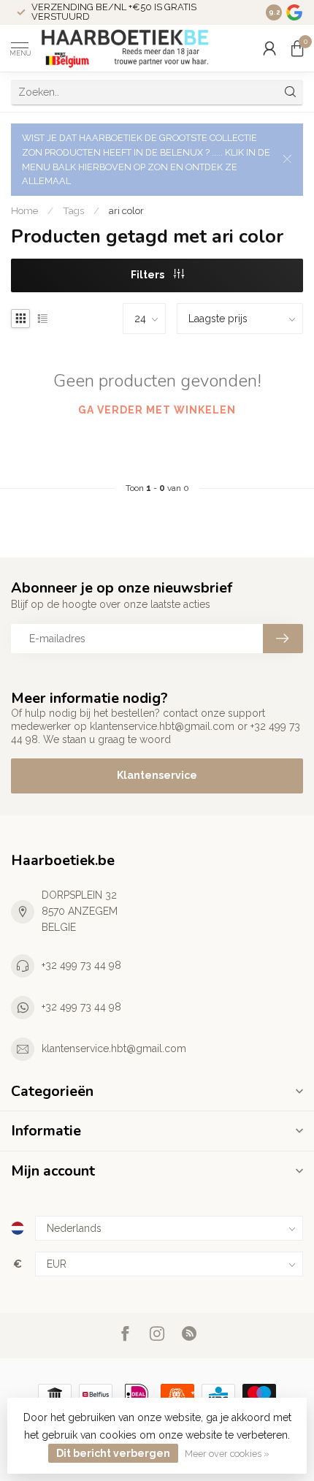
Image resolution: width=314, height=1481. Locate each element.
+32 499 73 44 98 (81, 965)
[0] (297, 48)
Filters (148, 275)
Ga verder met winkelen (157, 410)
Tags (73, 210)
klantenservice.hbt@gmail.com (114, 1048)
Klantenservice (157, 775)
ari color (126, 210)
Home (24, 210)
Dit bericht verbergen (113, 1453)
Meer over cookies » (227, 1453)
